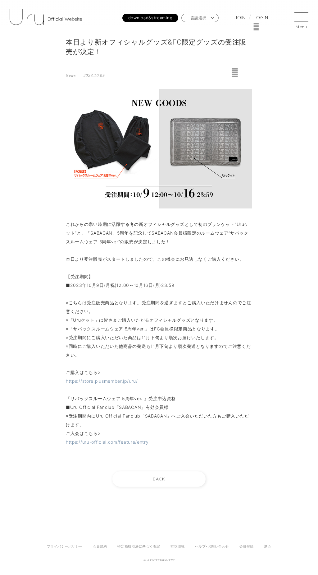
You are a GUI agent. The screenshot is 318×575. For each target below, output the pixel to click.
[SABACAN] (46, 18)
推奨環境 (177, 546)
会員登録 (246, 546)
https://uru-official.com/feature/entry (107, 442)
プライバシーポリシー (64, 546)
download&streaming (150, 17)
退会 (267, 546)
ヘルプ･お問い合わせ (212, 546)
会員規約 (100, 546)
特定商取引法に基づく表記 (138, 546)
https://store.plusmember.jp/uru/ (102, 381)
